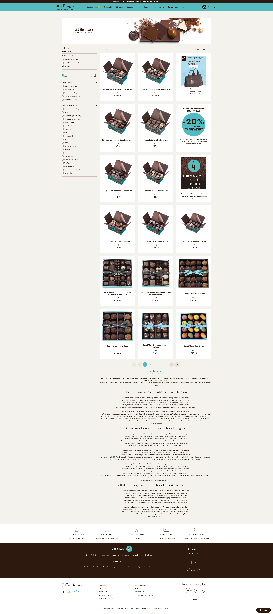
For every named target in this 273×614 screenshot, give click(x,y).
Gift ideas (119, 7)
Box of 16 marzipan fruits (194, 346)
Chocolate (108, 7)
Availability (67, 56)
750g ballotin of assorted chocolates (156, 89)
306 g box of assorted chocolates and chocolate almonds (117, 293)
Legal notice (135, 608)
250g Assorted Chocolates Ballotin (193, 241)
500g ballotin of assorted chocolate (117, 191)
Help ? (137, 588)
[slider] (63, 75)
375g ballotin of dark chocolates (156, 241)
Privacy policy (146, 608)
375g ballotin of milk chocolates (117, 241)
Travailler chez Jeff (104, 599)
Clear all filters (66, 51)
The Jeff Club (139, 592)
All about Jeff (102, 592)
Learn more (195, 571)
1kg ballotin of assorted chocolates (117, 89)
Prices (65, 72)
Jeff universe (173, 7)
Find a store (102, 588)
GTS (126, 608)
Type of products (70, 105)
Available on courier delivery (73, 63)
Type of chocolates (71, 82)
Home (63, 15)
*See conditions (194, 93)
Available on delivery (71, 59)
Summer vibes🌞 (93, 7)
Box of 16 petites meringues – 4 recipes (155, 346)
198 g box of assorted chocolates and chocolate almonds (155, 293)
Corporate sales (140, 585)
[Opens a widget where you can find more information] (263, 610)
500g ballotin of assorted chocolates (117, 140)
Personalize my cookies (161, 608)
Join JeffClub (117, 561)
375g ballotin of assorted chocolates (156, 191)
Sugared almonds (133, 7)
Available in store (70, 66)
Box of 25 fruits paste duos (194, 293)
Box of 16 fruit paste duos (117, 346)
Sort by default (202, 49)
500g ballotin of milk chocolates (155, 140)
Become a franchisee (105, 595)
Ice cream (148, 7)
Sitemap (120, 608)
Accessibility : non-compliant (145, 595)
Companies (159, 7)
